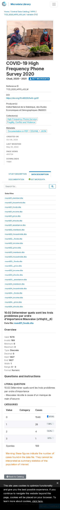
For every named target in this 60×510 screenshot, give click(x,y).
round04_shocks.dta (14, 306)
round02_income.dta (14, 243)
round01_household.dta (15, 202)
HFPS (33, 12)
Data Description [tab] (40, 174)
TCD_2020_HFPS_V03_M (14, 15)
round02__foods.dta (13, 239)
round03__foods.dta (13, 261)
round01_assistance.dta (15, 225)
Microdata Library (21, 4)
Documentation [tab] (16, 179)
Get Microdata (40, 79)
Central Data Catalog (20, 12)
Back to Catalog (16, 476)
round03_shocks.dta (14, 275)
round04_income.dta (14, 297)
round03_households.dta (16, 257)
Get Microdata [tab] (37, 179)
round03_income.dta (14, 270)
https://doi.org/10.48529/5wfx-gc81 (22, 98)
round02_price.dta (13, 248)
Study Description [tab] (18, 174)
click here (37, 501)
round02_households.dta (16, 234)
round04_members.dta (14, 284)
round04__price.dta (13, 302)
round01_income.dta (13, 211)
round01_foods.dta (13, 207)
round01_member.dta (14, 198)
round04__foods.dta (13, 293)
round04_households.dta (16, 288)
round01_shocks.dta (13, 221)
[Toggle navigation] (54, 4)
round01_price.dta (12, 216)
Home (6, 12)
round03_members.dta (14, 252)
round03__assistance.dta (16, 279)
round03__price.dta (13, 266)
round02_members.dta (14, 230)
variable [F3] (32, 15)
